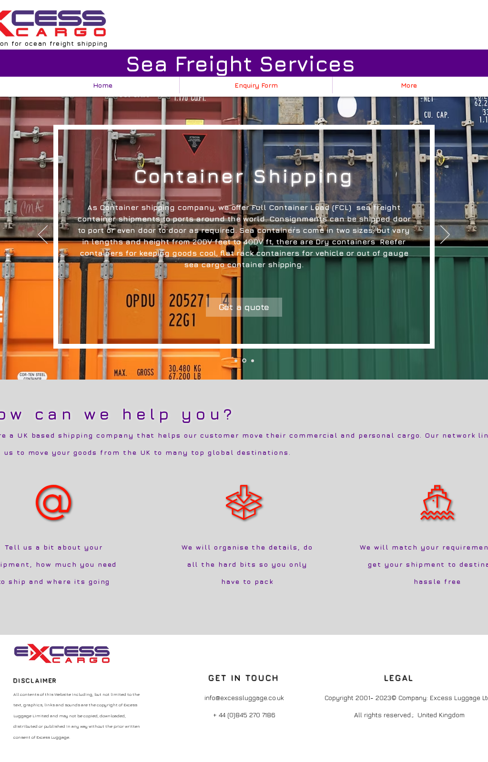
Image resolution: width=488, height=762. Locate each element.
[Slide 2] (244, 361)
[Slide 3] (252, 360)
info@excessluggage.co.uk (244, 697)
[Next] (445, 235)
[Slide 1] (235, 360)
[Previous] (43, 235)
